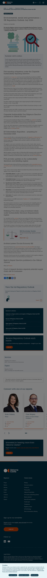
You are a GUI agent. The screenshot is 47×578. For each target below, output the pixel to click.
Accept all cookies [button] (13, 575)
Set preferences (34, 575)
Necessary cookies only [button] (24, 575)
